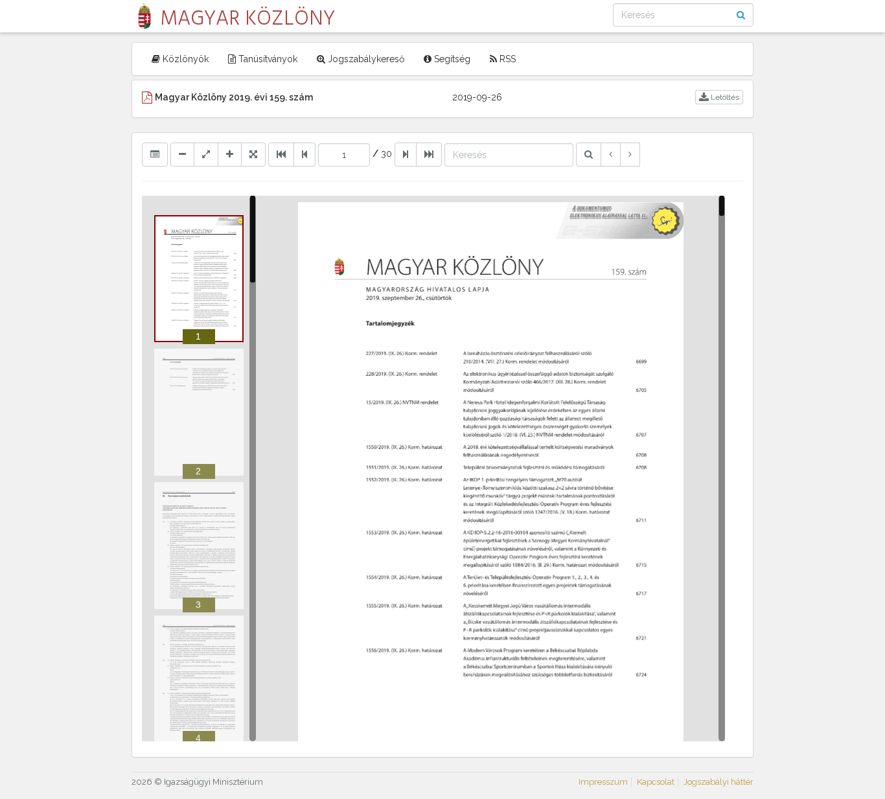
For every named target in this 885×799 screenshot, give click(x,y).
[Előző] (611, 154)
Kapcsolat (655, 782)
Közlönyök (184, 59)
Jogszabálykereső (364, 59)
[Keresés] (588, 154)
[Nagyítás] (230, 154)
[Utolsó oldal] (429, 154)
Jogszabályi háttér (718, 782)
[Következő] (630, 154)
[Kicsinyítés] (182, 154)
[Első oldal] (281, 154)
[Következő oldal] (406, 154)
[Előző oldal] (304, 154)
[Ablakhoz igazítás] (206, 154)
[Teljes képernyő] (253, 154)
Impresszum (603, 782)
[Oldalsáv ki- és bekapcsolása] (155, 154)
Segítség (450, 59)
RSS (506, 59)
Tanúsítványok (266, 59)
